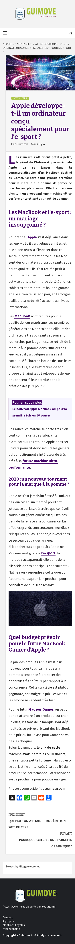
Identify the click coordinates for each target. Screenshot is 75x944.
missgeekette (11, 928)
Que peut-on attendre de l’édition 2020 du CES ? (37, 821)
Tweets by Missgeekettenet (23, 866)
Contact (8, 917)
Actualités (20, 98)
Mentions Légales (14, 925)
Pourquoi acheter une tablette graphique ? (45, 840)
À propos (8, 921)
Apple (32, 237)
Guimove (22, 144)
